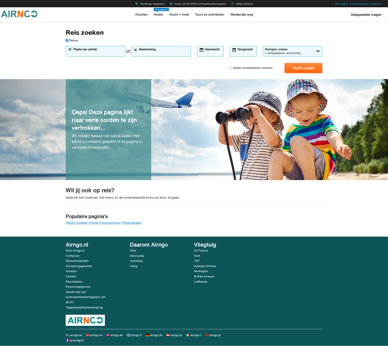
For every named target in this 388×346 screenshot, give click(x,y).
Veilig (133, 266)
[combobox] (98, 53)
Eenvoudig (137, 255)
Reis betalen (132, 222)
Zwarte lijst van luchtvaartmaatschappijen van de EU (85, 297)
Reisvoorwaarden (77, 260)
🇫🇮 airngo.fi (134, 335)
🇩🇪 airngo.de (154, 335)
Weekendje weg (241, 14)
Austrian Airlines (205, 266)
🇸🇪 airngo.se (74, 335)
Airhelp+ (71, 271)
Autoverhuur (111, 222)
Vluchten (141, 14)
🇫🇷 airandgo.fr (75, 340)
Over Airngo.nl (75, 250)
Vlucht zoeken (303, 68)
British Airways (204, 276)
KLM (197, 255)
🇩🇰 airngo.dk (114, 335)
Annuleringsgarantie (79, 266)
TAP (196, 260)
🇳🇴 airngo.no (94, 335)
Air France (201, 250)
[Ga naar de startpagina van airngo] (19, 13)
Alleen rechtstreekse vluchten (252, 67)
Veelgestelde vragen (366, 14)
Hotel (94, 222)
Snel (133, 250)
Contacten (72, 255)
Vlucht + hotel (179, 14)
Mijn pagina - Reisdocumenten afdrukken (358, 3)
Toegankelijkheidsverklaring (84, 307)
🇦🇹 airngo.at (174, 335)
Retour (73, 40)
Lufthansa (200, 281)
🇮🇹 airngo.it (193, 335)
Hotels (158, 14)
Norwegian (201, 271)
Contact (71, 276)
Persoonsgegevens (78, 286)
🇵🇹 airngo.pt (213, 335)
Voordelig (136, 260)
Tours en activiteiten (209, 14)
